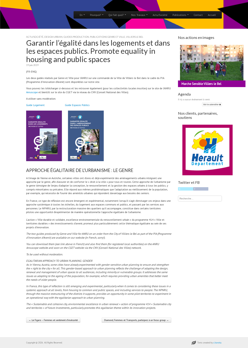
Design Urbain (53, 36)
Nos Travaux (138, 15)
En (81, 15)
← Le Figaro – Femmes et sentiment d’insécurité (53, 320)
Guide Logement (35, 105)
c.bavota (217, 342)
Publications (179, 15)
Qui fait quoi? (116, 15)
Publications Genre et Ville (107, 36)
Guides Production (76, 36)
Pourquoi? (96, 15)
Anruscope (32, 92)
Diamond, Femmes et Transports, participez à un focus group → (136, 320)
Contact (198, 15)
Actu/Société (160, 15)
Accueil (212, 15)
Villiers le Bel (134, 36)
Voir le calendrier (211, 104)
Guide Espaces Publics (77, 105)
